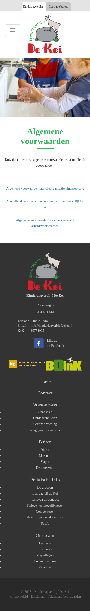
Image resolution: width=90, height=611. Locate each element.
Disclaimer (38, 596)
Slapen (45, 462)
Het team (45, 543)
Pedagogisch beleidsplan (45, 430)
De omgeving (45, 467)
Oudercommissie (45, 561)
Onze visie (45, 412)
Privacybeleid (18, 596)
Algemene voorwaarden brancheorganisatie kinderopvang (45, 188)
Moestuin (45, 456)
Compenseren (45, 511)
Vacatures (45, 567)
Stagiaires (45, 549)
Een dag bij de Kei (45, 493)
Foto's (45, 523)
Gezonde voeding (45, 424)
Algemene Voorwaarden (64, 596)
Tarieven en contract (45, 499)
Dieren (45, 450)
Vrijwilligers (45, 555)
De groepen (45, 487)
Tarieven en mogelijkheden (45, 505)
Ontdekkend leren (45, 418)
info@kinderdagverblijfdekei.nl (51, 325)
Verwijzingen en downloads (45, 517)
